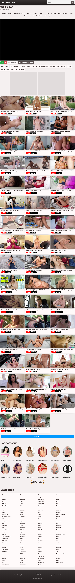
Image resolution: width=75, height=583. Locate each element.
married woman (6, 529)
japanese (22, 527)
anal (57, 536)
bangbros (4, 521)
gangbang (5, 66)
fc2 (39, 531)
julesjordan (5, 69)
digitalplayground (42, 556)
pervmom (4, 551)
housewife (58, 510)
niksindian (14, 66)
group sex (4, 531)
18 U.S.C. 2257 (37, 578)
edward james (68, 477)
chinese (22, 66)
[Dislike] (5, 62)
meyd (21, 521)
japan (21, 514)
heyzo (35, 13)
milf (39, 545)
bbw (21, 540)
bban (69, 66)
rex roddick (17, 460)
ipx (50, 16)
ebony (39, 553)
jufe (71, 13)
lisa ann (22, 549)
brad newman (67, 460)
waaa (41, 13)
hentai (3, 560)
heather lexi (54, 460)
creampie (22, 499)
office (57, 501)
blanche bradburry (30, 477)
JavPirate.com (7, 2)
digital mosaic (43, 66)
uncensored (5, 525)
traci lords (16, 477)
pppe (47, 13)
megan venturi (6, 477)
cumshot (22, 534)
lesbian (40, 542)
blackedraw (23, 564)
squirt (21, 512)
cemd (26, 16)
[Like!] (2, 62)
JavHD (37, 573)
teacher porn (54, 66)
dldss (65, 13)
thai (39, 512)
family (21, 538)
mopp (39, 497)
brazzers (22, 545)
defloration (4, 540)
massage (4, 547)
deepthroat (23, 551)
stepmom (22, 494)
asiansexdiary (5, 518)
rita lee (3, 460)
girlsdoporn (41, 499)
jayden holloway (43, 477)
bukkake (4, 558)
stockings (22, 516)
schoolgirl (58, 527)
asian (39, 564)
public (63, 66)
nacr (59, 13)
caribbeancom (41, 16)
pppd (4, 13)
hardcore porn (19, 13)
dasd (32, 16)
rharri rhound (55, 477)
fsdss (53, 13)
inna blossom (42, 460)
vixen (21, 497)
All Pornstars (37, 482)
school (22, 529)
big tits (34, 66)
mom (3, 545)
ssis (28, 66)
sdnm (29, 13)
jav (3, 527)
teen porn (40, 510)
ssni (21, 542)
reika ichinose (30, 460)
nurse (21, 547)
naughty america (60, 514)
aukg (10, 13)
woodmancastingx (17, 69)
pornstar (58, 518)
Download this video (26, 63)
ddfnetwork (5, 538)
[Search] (72, 2)
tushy (39, 521)
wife (3, 556)
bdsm (39, 560)
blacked (40, 507)
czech (21, 501)
